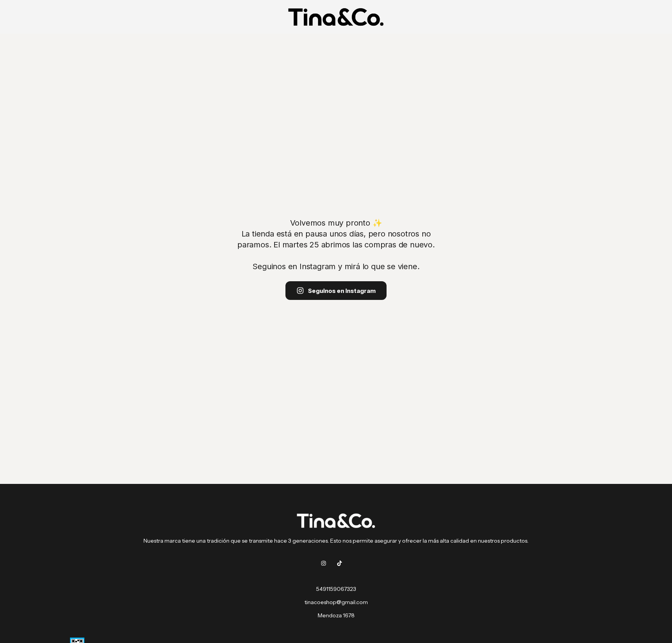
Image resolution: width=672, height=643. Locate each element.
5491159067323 (336, 588)
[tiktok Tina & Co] (339, 563)
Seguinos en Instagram (342, 290)
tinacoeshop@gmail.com (336, 602)
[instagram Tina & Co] (323, 563)
